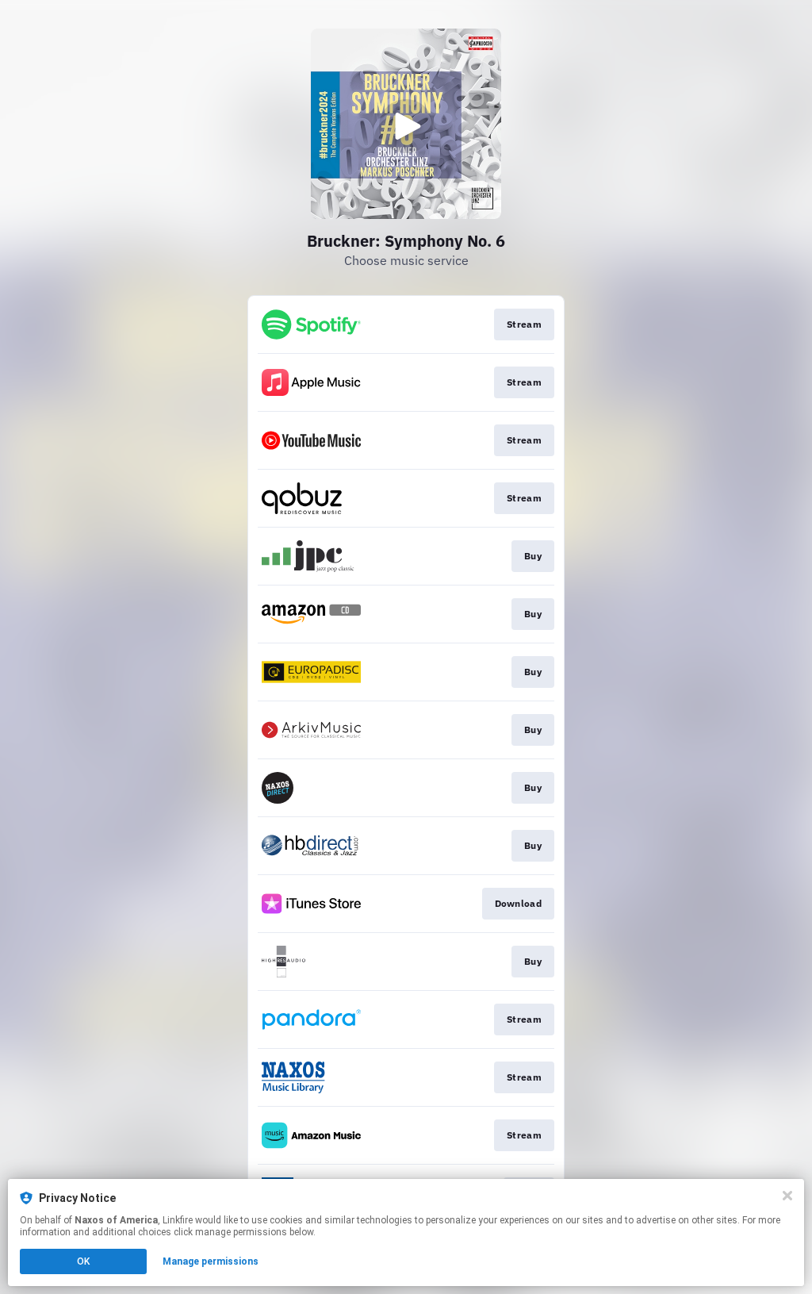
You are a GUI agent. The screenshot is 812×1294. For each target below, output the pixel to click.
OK (83, 1261)
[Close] (787, 1195)
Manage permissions (211, 1261)
